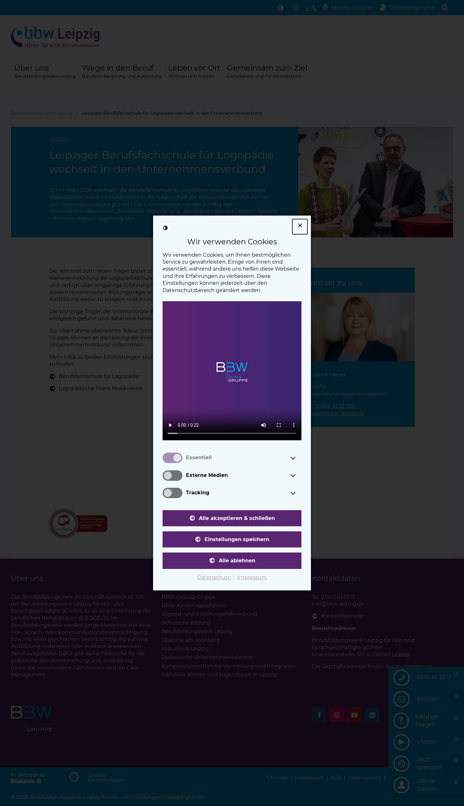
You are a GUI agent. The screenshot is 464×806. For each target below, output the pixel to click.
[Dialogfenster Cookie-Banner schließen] (299, 226)
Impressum (252, 577)
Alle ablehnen (237, 561)
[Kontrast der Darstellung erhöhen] (165, 227)
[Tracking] (298, 493)
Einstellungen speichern (237, 539)
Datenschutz (214, 577)
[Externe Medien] (298, 475)
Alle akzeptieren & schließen (237, 518)
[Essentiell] (298, 458)
